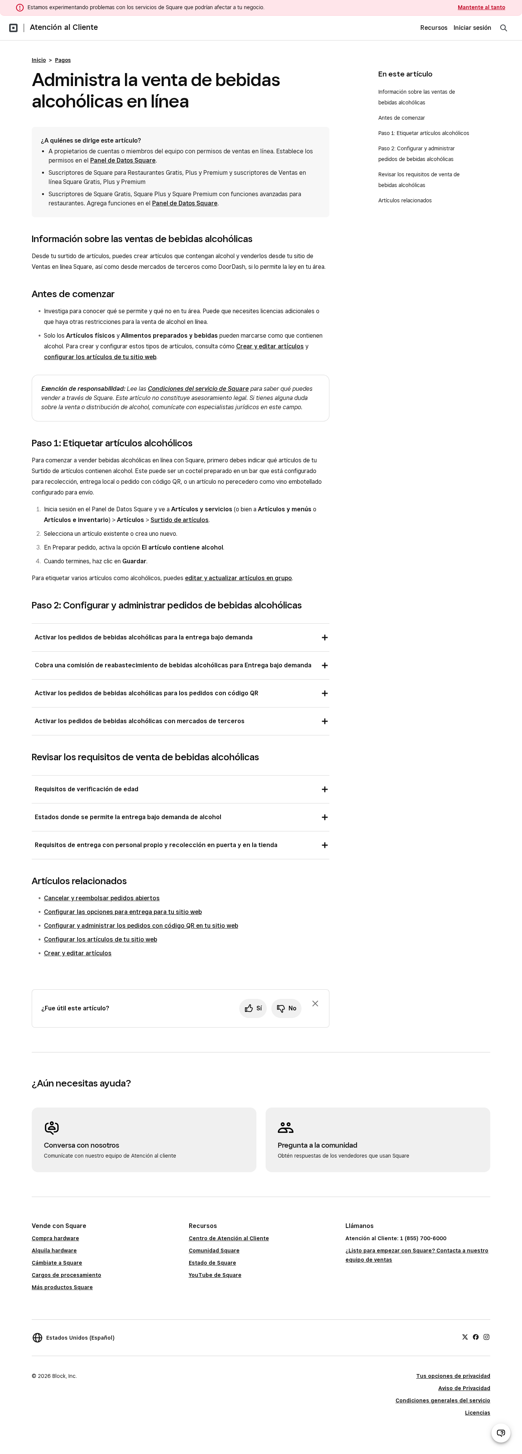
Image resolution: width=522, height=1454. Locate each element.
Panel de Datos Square (123, 160)
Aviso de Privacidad (464, 1388)
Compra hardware (55, 1238)
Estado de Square (212, 1263)
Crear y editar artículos (270, 346)
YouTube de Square (215, 1275)
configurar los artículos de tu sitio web (100, 357)
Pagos (63, 60)
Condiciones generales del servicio (443, 1400)
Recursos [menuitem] (433, 27)
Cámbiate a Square (57, 1263)
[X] (465, 1337)
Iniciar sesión (472, 27)
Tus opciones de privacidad (453, 1376)
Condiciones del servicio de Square (198, 388)
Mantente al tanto (481, 7)
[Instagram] (486, 1337)
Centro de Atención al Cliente (229, 1238)
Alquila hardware (54, 1250)
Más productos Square (62, 1287)
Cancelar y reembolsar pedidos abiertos (102, 898)
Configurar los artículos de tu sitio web (100, 939)
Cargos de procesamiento (66, 1275)
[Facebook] (476, 1337)
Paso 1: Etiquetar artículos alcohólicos (425, 133)
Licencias (477, 1413)
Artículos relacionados (405, 200)
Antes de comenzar (401, 118)
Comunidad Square (214, 1250)
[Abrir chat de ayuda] (501, 1433)
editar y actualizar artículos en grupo (238, 578)
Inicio (39, 60)
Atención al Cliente (64, 27)
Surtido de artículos (180, 520)
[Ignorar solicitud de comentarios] (315, 1003)
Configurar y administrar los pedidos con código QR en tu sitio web (141, 925)
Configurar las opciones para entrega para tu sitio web (123, 912)
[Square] (13, 28)
